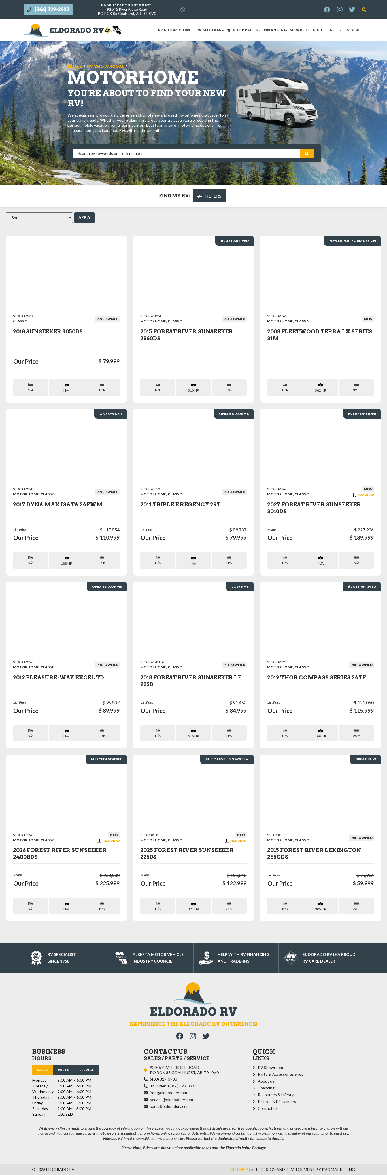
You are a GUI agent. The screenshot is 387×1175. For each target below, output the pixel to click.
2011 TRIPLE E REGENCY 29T (180, 504)
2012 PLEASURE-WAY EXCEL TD (58, 677)
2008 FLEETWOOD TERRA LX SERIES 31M (319, 335)
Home (74, 66)
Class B (47, 667)
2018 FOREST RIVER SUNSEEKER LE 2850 (190, 681)
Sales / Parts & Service (126, 5)
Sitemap (239, 1169)
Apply (84, 217)
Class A (302, 321)
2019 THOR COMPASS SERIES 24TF (316, 677)
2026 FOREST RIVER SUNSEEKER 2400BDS (60, 853)
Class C (20, 321)
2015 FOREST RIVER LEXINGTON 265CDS (314, 853)
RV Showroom (105, 66)
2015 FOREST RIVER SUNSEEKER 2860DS (186, 335)
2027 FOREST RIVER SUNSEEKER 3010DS (314, 508)
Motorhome (153, 321)
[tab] (42, 1070)
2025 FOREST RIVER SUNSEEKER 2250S (187, 853)
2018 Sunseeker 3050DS (48, 331)
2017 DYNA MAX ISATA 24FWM (58, 504)
